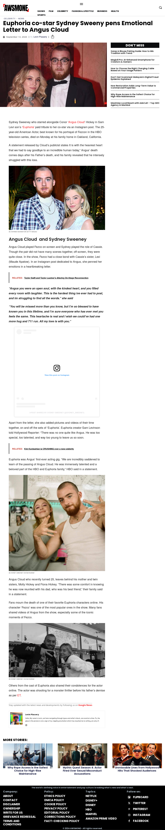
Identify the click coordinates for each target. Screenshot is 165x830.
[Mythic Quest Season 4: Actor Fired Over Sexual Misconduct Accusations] (82, 755)
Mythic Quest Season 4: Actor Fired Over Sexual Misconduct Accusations (82, 771)
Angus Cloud (76, 122)
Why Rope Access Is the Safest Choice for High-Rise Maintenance (133, 95)
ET (19, 695)
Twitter (139, 803)
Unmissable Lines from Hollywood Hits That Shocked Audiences (137, 769)
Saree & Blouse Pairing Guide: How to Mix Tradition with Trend (132, 52)
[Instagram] (26, 725)
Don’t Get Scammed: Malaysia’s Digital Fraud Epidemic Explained (134, 78)
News (21, 18)
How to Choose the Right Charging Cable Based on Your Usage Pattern (132, 69)
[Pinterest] (129, 809)
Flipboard (140, 797)
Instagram (141, 815)
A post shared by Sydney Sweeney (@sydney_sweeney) (57, 413)
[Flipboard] (129, 797)
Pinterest (140, 809)
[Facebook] (129, 821)
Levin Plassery (40, 37)
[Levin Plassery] (16, 719)
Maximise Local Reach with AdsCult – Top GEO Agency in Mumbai (135, 104)
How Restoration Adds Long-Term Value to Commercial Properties (133, 86)
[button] (160, 7)
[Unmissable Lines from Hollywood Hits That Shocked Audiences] (137, 755)
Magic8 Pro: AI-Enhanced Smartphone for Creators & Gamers (133, 60)
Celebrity (10, 18)
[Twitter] (129, 803)
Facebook (141, 821)
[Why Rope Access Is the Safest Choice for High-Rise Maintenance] (28, 755)
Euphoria (28, 127)
